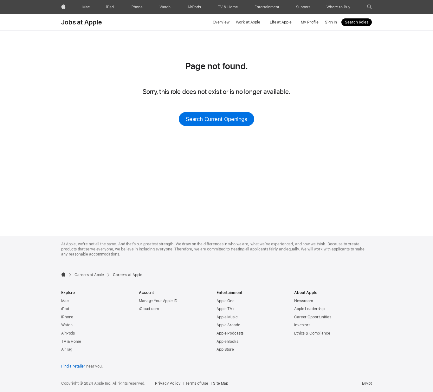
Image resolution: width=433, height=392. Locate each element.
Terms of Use (197, 383)
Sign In (331, 22)
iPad (65, 309)
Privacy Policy (167, 383)
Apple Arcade (228, 325)
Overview (221, 22)
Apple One (226, 301)
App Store (225, 349)
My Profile (310, 22)
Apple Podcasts (230, 333)
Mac (65, 301)
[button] (369, 7)
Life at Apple (280, 22)
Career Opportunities (312, 317)
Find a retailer (73, 366)
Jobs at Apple (81, 22)
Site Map (220, 383)
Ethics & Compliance (312, 333)
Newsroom (303, 301)
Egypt (367, 383)
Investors (302, 325)
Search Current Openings (216, 119)
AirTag (66, 349)
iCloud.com (149, 309)
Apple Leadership (309, 309)
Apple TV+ (226, 309)
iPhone (67, 317)
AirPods (68, 333)
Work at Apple (248, 22)
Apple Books (227, 341)
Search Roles (356, 22)
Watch (66, 325)
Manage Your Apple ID (158, 301)
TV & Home (71, 341)
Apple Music (227, 317)
